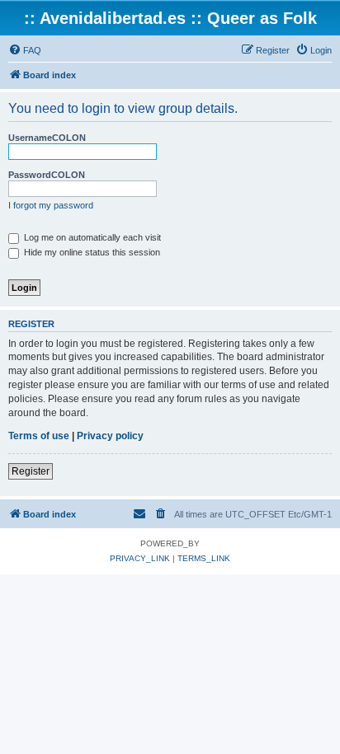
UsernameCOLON (47, 138)
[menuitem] (24, 50)
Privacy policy (110, 436)
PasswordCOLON (46, 175)
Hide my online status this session (90, 252)
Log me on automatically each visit (91, 237)
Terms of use (38, 436)
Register (31, 471)
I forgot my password (50, 205)
